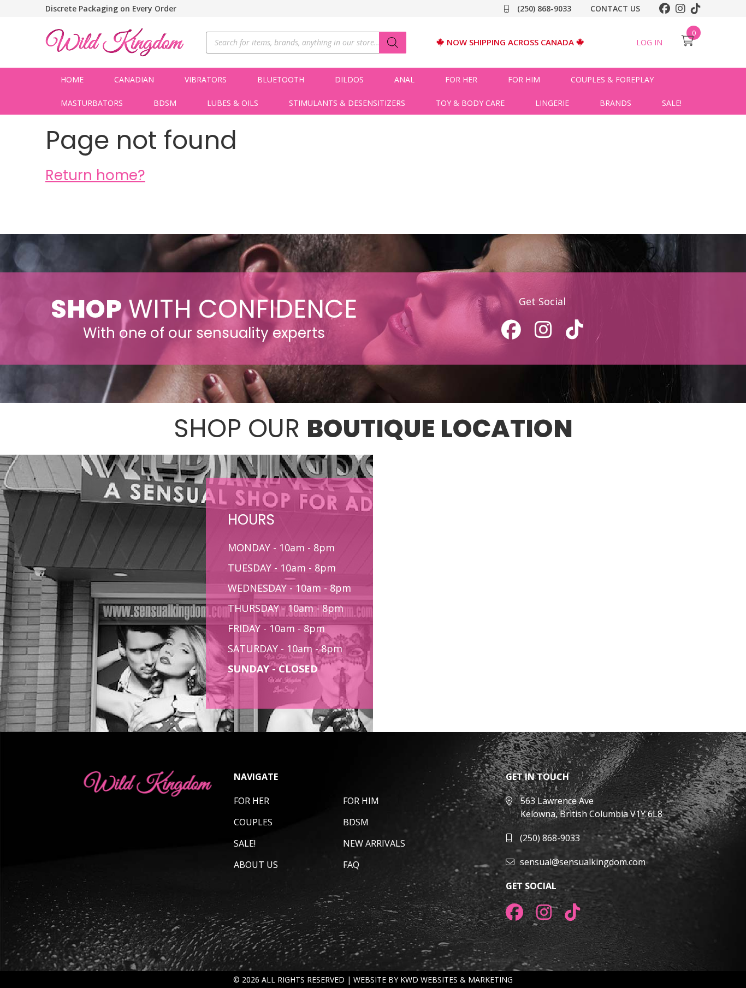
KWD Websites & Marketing (456, 979)
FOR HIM (361, 801)
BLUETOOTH (280, 79)
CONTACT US (615, 8)
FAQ (351, 865)
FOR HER (251, 801)
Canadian (134, 79)
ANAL (404, 79)
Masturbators (92, 103)
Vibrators (206, 79)
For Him (524, 79)
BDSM (164, 103)
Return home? (95, 175)
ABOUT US (256, 865)
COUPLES (253, 822)
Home (72, 79)
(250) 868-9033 (543, 8)
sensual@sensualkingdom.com (583, 862)
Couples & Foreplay (612, 79)
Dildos (349, 79)
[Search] (392, 42)
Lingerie (552, 103)
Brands (615, 103)
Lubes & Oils (232, 103)
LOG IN (649, 42)
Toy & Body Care (470, 103)
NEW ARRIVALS (374, 843)
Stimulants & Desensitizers (347, 103)
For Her (461, 79)
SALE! (672, 103)
